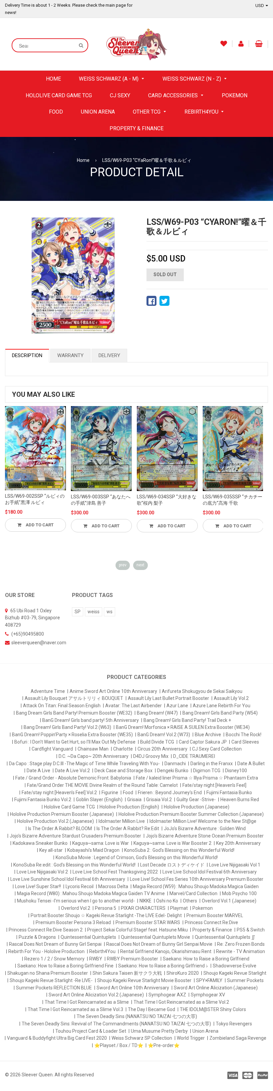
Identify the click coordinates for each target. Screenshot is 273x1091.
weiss (94, 611)
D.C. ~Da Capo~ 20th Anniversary (94, 756)
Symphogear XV (208, 994)
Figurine (110, 792)
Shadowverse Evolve (234, 965)
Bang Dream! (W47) (157, 713)
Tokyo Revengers (234, 1023)
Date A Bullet (251, 763)
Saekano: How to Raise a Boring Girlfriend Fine (65, 965)
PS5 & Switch (251, 929)
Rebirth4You (102, 951)
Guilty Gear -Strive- (196, 799)
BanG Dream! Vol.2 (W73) (163, 734)
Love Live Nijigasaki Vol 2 (42, 871)
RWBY (95, 958)
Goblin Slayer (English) (99, 799)
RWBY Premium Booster (132, 958)
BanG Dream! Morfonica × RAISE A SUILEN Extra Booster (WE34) (183, 727)
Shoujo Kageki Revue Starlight (234, 973)
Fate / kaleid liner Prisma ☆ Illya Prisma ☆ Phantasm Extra (197, 778)
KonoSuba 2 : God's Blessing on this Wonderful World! (179, 850)
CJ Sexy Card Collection (217, 749)
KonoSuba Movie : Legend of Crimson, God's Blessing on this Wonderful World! (137, 857)
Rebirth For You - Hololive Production (46, 951)
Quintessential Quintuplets (88, 937)
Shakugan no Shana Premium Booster (47, 973)
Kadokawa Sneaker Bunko (40, 843)
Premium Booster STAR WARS (148, 922)
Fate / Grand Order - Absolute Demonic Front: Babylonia (73, 778)
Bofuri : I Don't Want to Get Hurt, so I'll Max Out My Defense (75, 742)
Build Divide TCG (157, 742)
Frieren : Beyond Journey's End (170, 792)
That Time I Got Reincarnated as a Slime (87, 1002)
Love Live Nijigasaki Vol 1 (234, 864)
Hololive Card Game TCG (69, 807)
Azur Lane (177, 705)
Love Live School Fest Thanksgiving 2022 (115, 871)
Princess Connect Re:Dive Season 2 (46, 929)
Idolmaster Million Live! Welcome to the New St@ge (202, 821)
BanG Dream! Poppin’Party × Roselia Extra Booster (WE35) (72, 734)
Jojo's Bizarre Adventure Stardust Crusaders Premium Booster (75, 835)
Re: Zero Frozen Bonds (241, 944)
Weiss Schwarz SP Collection (142, 1038)
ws (110, 611)
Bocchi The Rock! (243, 734)
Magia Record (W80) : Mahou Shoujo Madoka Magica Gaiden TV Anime (91, 893)
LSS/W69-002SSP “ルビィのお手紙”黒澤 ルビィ (35, 499)
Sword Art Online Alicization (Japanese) (216, 987)
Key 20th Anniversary (238, 843)
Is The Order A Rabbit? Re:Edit (128, 828)
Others (190, 900)
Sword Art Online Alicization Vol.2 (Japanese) (96, 994)
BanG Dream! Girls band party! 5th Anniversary (90, 720)
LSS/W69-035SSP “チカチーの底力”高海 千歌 (232, 500)
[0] (151, 301)
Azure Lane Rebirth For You (221, 705)
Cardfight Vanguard (52, 749)
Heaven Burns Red (239, 799)
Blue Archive (208, 734)
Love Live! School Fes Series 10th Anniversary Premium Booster (196, 879)
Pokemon (202, 908)
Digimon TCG (206, 770)
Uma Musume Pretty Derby (159, 1031)
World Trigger (191, 1038)
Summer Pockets (245, 980)
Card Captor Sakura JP (203, 742)
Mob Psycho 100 (239, 893)
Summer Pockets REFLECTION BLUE (54, 987)
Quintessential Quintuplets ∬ (225, 937)
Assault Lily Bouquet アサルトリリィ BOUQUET (74, 698)
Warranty (70, 355)
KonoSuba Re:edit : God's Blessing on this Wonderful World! (74, 864)
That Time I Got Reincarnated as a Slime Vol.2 (181, 1002)
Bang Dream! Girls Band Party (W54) (220, 713)
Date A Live (38, 770)
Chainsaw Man (93, 749)
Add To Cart (39, 524)
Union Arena (205, 1031)
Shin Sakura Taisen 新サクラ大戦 (127, 973)
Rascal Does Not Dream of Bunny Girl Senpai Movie (159, 944)
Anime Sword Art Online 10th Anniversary (113, 691)
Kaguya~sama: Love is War (100, 843)
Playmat (179, 908)
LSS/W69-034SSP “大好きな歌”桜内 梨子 (166, 500)
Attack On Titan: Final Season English (62, 705)
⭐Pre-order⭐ (163, 1045)
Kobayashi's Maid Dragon (93, 850)
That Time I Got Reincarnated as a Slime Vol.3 (75, 1009)
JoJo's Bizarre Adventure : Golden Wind (205, 828)
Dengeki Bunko (172, 770)
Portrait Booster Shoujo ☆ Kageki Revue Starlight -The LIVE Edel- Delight (106, 915)
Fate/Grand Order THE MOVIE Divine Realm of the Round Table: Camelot (102, 785)
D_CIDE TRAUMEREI (194, 756)
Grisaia (134, 799)
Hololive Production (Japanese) (196, 807)
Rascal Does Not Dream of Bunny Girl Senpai (55, 944)
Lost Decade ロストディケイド (172, 864)
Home (83, 160)
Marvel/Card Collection (193, 893)
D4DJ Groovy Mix (150, 756)
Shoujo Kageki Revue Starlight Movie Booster (144, 980)
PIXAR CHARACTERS (143, 908)
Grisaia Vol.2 (159, 799)
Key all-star (51, 850)
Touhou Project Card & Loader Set (90, 1031)
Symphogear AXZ (167, 994)
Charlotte (123, 749)
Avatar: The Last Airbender (133, 705)
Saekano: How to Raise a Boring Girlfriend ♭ (163, 965)
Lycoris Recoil (80, 886)
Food (128, 792)
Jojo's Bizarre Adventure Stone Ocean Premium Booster (205, 835)
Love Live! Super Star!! (38, 886)
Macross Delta (113, 886)
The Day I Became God (151, 1009)
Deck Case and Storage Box (123, 770)
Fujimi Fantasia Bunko (229, 792)
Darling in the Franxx (211, 763)
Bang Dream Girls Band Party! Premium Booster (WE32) (74, 713)
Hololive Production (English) (129, 807)
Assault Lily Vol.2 (231, 698)
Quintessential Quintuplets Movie (155, 937)
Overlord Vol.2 (75, 908)
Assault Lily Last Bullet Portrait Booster (168, 698)
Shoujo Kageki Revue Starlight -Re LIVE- (51, 980)
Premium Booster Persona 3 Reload (73, 922)
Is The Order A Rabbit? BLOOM (60, 828)
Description (27, 355)
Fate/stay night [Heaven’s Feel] (214, 785)
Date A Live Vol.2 (72, 770)
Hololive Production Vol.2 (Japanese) (55, 821)
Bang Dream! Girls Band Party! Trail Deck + (187, 720)
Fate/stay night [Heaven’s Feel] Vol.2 (59, 792)
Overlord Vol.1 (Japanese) (229, 900)
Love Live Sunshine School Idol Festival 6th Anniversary (67, 879)
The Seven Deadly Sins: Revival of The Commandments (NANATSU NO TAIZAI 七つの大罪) (116, 1023)
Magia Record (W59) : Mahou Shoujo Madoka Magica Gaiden (196, 886)
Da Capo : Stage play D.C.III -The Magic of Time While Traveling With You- (84, 763)
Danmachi (175, 763)
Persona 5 (105, 908)
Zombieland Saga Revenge (237, 1038)
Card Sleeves (245, 742)
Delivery (109, 355)
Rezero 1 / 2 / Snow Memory (54, 958)
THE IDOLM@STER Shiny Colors (213, 1009)
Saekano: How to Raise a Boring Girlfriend (206, 958)
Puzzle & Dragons (37, 937)
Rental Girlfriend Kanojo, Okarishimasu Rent (165, 951)
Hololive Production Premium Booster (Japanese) (62, 814)
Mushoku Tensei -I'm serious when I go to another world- (76, 900)
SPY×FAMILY (209, 980)
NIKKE (145, 900)
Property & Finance (212, 929)
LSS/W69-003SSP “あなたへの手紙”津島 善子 (101, 500)
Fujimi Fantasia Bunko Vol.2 (42, 799)
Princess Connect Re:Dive (211, 922)
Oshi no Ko (167, 900)
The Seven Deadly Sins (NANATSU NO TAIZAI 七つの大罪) (137, 1016)
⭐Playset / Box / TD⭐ (118, 1045)
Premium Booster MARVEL (214, 915)
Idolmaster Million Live (122, 821)
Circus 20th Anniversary (162, 749)
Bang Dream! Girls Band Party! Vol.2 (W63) (67, 727)
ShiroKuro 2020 (182, 973)
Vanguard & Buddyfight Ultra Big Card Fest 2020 (57, 1038)
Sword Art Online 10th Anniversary (133, 987)
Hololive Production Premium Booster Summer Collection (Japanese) (191, 814)
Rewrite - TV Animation (240, 951)
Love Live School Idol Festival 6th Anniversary (209, 871)
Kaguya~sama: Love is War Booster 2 (172, 843)
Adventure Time (48, 691)
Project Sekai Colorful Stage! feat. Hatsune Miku (137, 929)
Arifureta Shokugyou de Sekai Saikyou (202, 691)
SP (78, 611)
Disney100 (236, 770)
